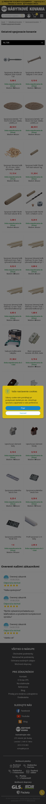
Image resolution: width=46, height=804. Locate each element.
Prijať (23, 408)
